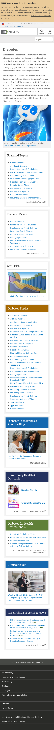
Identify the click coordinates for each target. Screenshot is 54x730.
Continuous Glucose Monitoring (23, 322)
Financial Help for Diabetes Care (23, 353)
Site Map (5, 704)
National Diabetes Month (33, 503)
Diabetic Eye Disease (19, 346)
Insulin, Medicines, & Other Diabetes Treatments (25, 241)
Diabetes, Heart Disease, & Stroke (24, 182)
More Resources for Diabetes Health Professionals (28, 551)
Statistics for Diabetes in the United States (26, 296)
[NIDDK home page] (10, 32)
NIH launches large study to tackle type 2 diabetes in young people (27, 621)
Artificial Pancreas (17, 319)
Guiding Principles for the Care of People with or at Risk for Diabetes (27, 545)
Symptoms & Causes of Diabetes (23, 225)
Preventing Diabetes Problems (23, 249)
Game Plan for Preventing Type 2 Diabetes (28, 537)
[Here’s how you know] (27, 25)
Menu (50, 34)
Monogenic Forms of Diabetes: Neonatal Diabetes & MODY (27, 378)
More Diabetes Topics (34, 202)
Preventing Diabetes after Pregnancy (25, 198)
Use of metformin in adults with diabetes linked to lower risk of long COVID (27, 626)
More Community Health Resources (29, 511)
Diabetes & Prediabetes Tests (22, 534)
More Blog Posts (37, 463)
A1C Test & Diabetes (18, 166)
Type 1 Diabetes (17, 402)
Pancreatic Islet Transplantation (23, 386)
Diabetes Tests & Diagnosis (21, 234)
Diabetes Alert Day (30, 490)
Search (41, 34)
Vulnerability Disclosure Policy (14, 695)
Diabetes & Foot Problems (21, 188)
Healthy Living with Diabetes (22, 175)
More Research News (35, 645)
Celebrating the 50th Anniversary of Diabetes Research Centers (25, 639)
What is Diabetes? (17, 163)
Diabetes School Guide (19, 540)
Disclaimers (7, 686)
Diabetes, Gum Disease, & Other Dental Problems (26, 336)
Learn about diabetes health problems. (20, 145)
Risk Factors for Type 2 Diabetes (23, 228)
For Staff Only (7, 708)
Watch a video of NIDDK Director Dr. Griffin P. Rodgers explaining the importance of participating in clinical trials (26, 598)
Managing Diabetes (18, 237)
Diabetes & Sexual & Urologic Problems (26, 331)
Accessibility (7, 681)
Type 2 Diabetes (17, 405)
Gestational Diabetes (19, 194)
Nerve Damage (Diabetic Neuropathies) (26, 172)
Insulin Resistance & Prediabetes (24, 169)
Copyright (6, 690)
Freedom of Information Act (13, 677)
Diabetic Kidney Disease (20, 185)
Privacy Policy (7, 673)
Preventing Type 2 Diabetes (21, 231)
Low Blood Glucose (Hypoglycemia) (24, 178)
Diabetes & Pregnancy (19, 191)
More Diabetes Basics (35, 253)
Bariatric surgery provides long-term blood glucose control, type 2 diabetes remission (26, 633)
